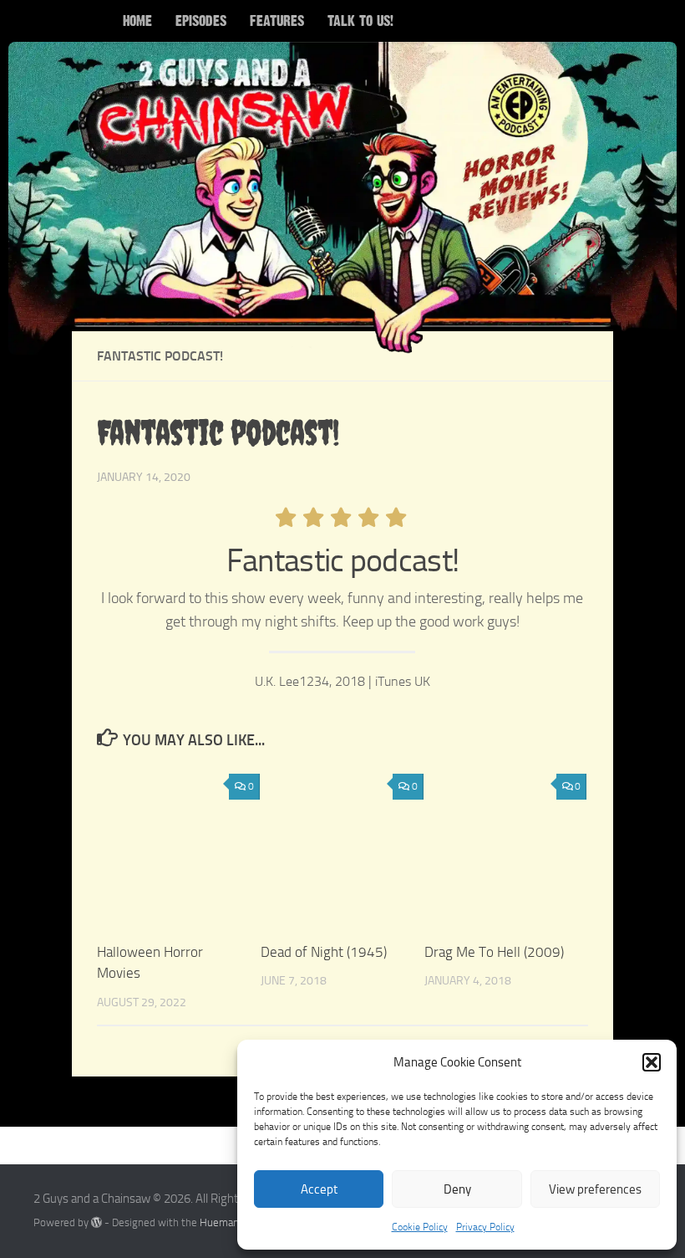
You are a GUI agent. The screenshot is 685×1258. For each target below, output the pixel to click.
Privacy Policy (485, 1227)
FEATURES (277, 20)
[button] (651, 1062)
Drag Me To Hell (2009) (494, 952)
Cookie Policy (420, 1227)
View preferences (595, 1189)
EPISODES (200, 20)
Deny (457, 1189)
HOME (137, 20)
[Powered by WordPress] (96, 1222)
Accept (319, 1189)
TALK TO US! (360, 20)
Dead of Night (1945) (324, 952)
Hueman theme (236, 1222)
